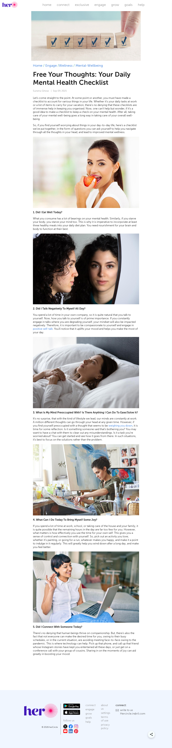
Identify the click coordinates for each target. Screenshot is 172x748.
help (141, 5)
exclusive (82, 5)
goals (128, 5)
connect (63, 5)
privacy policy (105, 726)
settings (105, 712)
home (46, 5)
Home (37, 65)
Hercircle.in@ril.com (132, 713)
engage (100, 5)
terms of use (104, 718)
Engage (51, 65)
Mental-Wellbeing (89, 65)
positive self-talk (43, 328)
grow (115, 5)
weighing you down (120, 425)
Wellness (66, 65)
